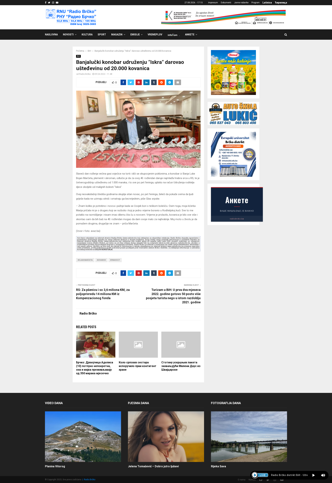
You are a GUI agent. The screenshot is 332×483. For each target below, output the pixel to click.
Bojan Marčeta (85, 260)
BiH (78, 56)
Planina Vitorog (55, 466)
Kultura (87, 34)
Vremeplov (155, 34)
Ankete (189, 34)
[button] (313, 475)
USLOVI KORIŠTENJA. (104, 249)
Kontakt (252, 480)
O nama (241, 480)
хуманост (115, 260)
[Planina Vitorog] (83, 436)
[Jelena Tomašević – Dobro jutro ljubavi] (166, 436)
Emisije (135, 34)
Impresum (213, 2)
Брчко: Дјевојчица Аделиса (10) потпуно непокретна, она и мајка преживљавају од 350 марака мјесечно (94, 368)
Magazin (116, 34)
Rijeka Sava (218, 466)
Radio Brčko (85, 74)
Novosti (68, 34)
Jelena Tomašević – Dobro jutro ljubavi (153, 466)
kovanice (101, 260)
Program (255, 2)
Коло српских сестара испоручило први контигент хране (137, 366)
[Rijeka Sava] (249, 436)
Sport (102, 34)
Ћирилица (281, 2)
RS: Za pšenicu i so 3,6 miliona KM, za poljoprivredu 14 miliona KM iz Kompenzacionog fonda (103, 294)
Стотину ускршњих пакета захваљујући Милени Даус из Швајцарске (180, 366)
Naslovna (51, 34)
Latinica (267, 2)
